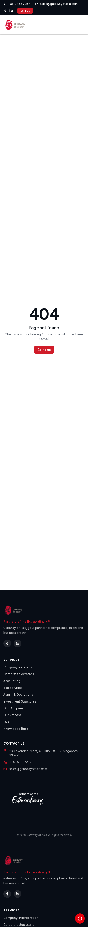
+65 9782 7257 (20, 762)
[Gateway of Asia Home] (15, 25)
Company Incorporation (20, 667)
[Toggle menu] (80, 24)
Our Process (12, 715)
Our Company (13, 708)
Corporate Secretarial (19, 674)
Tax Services (12, 687)
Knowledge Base (16, 728)
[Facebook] (5, 10)
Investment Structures (19, 701)
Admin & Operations (18, 694)
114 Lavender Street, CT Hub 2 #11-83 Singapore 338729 (43, 753)
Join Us (25, 10)
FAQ (6, 722)
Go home (44, 349)
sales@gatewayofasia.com (28, 769)
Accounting (11, 681)
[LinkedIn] (11, 10)
